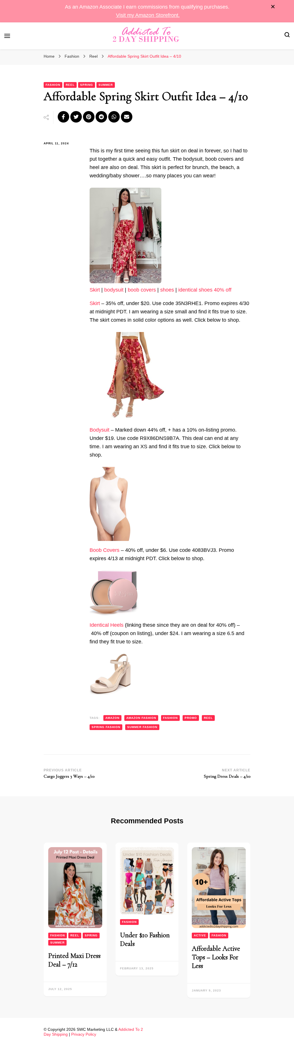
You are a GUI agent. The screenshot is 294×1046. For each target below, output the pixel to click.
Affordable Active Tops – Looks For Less (216, 957)
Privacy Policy (83, 1034)
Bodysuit (100, 430)
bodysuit (113, 290)
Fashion (53, 84)
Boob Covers (104, 550)
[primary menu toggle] (7, 36)
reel (208, 717)
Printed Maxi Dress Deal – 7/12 (74, 960)
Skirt (95, 290)
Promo (191, 717)
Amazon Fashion (141, 717)
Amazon (112, 717)
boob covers (142, 290)
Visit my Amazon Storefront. (148, 15)
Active (200, 935)
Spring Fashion (106, 727)
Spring (86, 84)
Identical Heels (106, 625)
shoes (167, 290)
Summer (105, 84)
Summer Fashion (142, 727)
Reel (70, 84)
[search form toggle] (287, 35)
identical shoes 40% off (204, 290)
